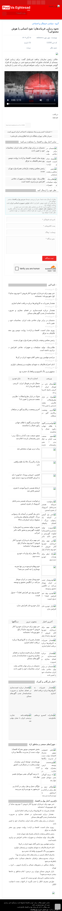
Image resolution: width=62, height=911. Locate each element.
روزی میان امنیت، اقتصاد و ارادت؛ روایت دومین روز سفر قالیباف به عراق (26, 159)
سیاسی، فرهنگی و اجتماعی (42, 23)
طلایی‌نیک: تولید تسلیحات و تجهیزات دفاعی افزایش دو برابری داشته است (28, 180)
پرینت (28, 48)
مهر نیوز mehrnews (43, 38)
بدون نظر (53, 48)
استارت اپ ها (33, 378)
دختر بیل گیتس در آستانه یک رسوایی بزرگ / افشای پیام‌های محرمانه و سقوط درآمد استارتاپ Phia (25, 517)
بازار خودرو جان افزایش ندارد (28, 605)
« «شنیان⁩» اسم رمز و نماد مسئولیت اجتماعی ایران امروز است (29, 132)
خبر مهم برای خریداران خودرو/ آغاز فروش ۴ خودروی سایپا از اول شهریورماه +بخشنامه (26, 543)
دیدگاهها (15, 622)
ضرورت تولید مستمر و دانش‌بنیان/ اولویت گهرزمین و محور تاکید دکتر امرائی (26, 530)
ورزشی (49, 378)
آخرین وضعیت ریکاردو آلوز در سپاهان (25, 409)
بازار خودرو (16, 378)
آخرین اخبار (48, 622)
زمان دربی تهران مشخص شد (28, 449)
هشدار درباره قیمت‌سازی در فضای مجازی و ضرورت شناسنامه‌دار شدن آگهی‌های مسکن (26, 655)
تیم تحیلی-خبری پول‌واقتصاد (39, 909)
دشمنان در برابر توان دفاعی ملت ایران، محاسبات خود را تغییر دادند (25, 149)
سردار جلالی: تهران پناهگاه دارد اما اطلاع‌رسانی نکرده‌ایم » (31, 136)
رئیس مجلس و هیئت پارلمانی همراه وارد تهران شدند (26, 169)
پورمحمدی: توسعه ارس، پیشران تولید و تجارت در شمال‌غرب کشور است (26, 765)
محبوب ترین (31, 622)
